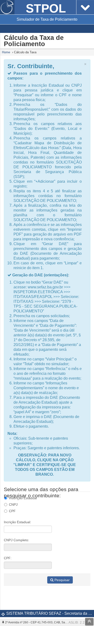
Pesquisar (62, 580)
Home (6, 52)
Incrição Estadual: (17, 522)
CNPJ (13, 504)
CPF (12, 511)
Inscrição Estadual (23, 498)
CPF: (8, 558)
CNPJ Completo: (16, 540)
